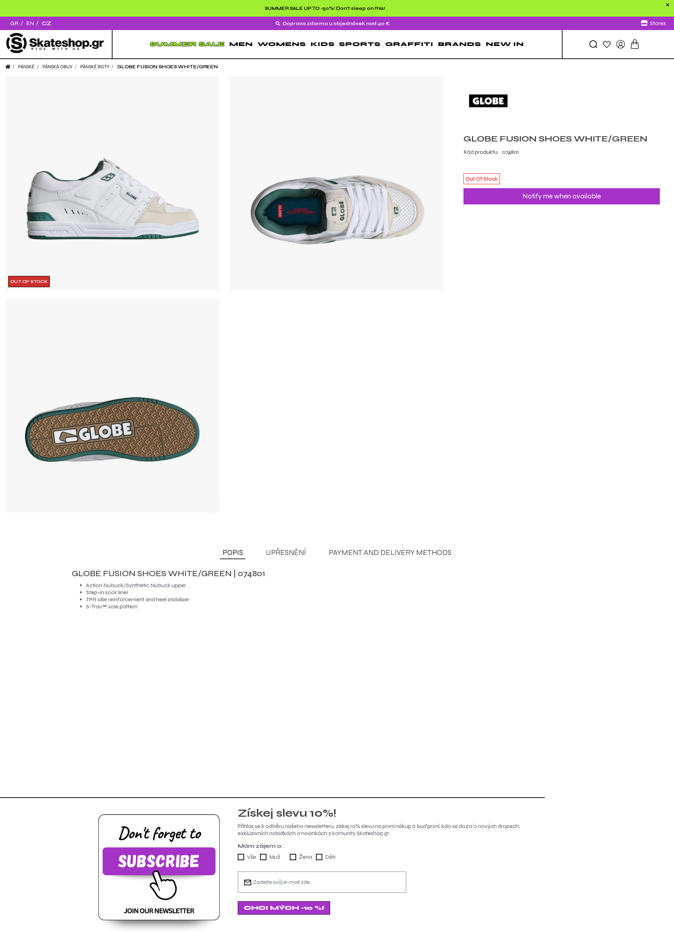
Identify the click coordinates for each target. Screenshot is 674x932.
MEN (241, 44)
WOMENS (282, 44)
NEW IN (505, 44)
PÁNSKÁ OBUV (57, 67)
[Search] (593, 44)
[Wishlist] (607, 44)
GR (14, 23)
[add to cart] (634, 44)
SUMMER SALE (187, 44)
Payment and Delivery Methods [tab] (390, 552)
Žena (305, 856)
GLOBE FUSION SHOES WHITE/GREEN (167, 67)
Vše (251, 856)
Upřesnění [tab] (286, 552)
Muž (274, 856)
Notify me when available (562, 196)
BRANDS (459, 44)
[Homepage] (7, 66)
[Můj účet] (620, 43)
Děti (330, 856)
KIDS (323, 44)
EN (30, 23)
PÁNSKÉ (26, 67)
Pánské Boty (94, 67)
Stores (658, 23)
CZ (46, 23)
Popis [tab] (233, 552)
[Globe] (561, 101)
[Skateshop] (55, 44)
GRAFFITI (409, 44)
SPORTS (360, 44)
